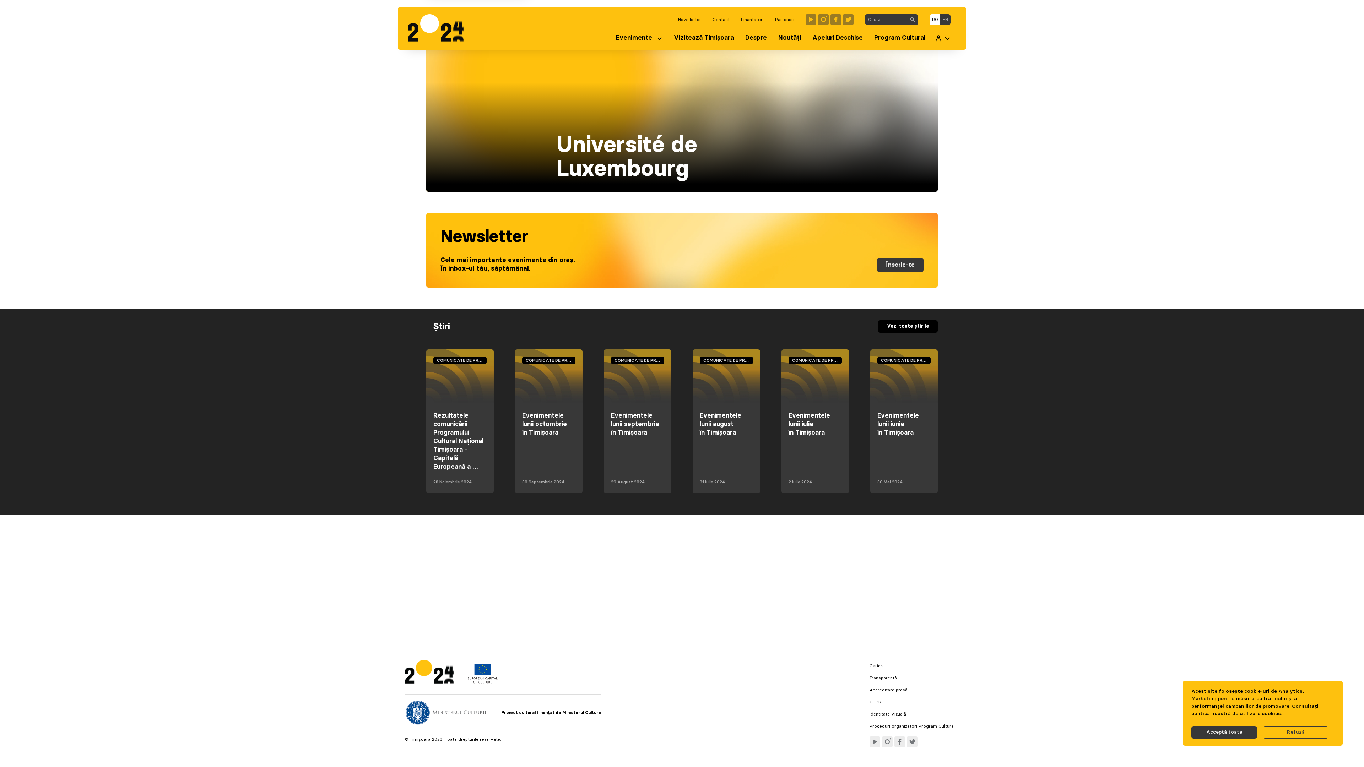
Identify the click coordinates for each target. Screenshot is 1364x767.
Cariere (877, 666)
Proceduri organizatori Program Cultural (912, 726)
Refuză (1296, 732)
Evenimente (634, 38)
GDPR (875, 702)
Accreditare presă (889, 690)
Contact (721, 19)
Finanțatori (752, 19)
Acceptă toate (1224, 732)
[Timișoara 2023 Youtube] (811, 19)
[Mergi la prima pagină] (439, 28)
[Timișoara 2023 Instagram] (823, 19)
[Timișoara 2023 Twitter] (848, 19)
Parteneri (784, 19)
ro (935, 19)
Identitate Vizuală (888, 714)
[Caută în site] (912, 19)
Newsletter (689, 19)
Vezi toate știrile (908, 326)
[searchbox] (886, 19)
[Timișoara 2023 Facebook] (835, 19)
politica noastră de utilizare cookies (1236, 713)
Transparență (883, 678)
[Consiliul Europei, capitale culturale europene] (482, 682)
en (945, 19)
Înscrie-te (900, 265)
